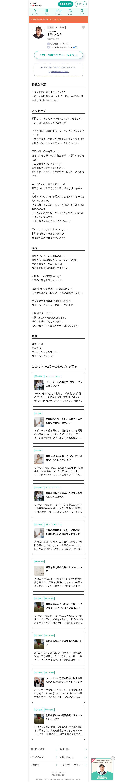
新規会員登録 (66, 4)
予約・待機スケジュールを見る (58, 55)
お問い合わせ (67, 757)
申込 (75, 47)
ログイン (81, 4)
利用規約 (64, 749)
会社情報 (35, 765)
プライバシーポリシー (71, 765)
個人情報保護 (37, 749)
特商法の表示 (37, 757)
